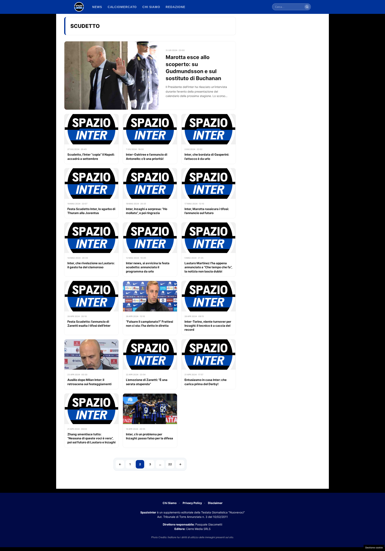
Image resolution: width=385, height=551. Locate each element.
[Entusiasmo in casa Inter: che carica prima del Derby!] (208, 364)
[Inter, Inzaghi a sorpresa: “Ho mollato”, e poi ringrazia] (150, 193)
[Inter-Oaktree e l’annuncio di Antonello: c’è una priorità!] (150, 139)
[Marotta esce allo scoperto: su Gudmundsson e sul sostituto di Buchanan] (150, 75)
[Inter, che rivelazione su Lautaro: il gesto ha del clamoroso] (91, 249)
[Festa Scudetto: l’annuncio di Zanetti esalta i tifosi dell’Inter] (91, 308)
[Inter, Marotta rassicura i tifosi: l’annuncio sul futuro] (208, 193)
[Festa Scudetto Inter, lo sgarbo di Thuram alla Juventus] (91, 193)
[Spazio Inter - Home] (79, 7)
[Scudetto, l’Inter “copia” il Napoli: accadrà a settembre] (91, 139)
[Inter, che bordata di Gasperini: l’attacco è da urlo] (208, 139)
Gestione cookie (374, 547)
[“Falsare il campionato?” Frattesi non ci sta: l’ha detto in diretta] (150, 308)
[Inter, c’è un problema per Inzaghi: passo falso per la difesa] (150, 421)
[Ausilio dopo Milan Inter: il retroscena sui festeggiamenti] (91, 364)
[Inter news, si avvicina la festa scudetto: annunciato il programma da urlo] (150, 249)
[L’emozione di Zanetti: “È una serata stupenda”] (150, 364)
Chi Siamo (170, 503)
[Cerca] (307, 6)
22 (170, 464)
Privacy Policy (192, 503)
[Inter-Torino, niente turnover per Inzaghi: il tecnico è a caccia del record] (208, 308)
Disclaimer (215, 503)
